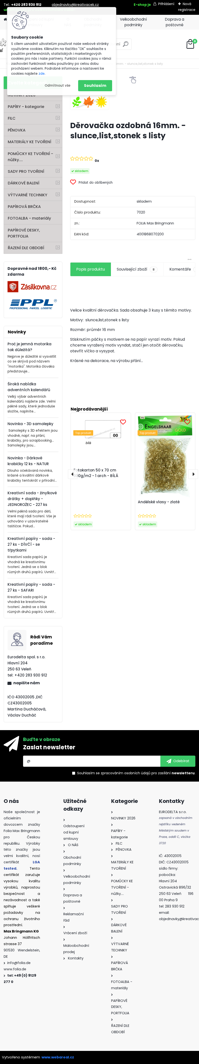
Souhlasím (95, 85)
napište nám (26, 683)
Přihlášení (166, 3)
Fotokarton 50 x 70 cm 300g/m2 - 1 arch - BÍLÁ (96, 473)
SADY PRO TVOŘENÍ (26, 171)
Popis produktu (90, 269)
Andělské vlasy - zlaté (159, 501)
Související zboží (136, 269)
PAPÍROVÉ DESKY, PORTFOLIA (24, 233)
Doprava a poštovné (174, 22)
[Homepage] (5, 19)
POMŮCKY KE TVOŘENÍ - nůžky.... (30, 157)
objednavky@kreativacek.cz (75, 4)
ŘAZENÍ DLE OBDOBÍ (26, 248)
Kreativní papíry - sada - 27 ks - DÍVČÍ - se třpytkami (31, 544)
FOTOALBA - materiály (29, 218)
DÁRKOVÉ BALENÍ (23, 183)
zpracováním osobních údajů (125, 773)
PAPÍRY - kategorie (26, 106)
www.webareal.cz (57, 1057)
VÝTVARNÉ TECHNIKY (27, 195)
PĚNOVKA (16, 130)
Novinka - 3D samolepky (30, 423)
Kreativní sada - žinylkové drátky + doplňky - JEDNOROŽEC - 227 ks (32, 498)
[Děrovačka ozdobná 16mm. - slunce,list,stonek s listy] (89, 102)
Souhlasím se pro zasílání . (136, 773)
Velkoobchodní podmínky (133, 22)
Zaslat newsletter (49, 747)
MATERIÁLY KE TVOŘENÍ (29, 142)
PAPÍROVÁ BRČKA (24, 206)
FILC (12, 118)
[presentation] (73, 474)
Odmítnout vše (57, 85)
